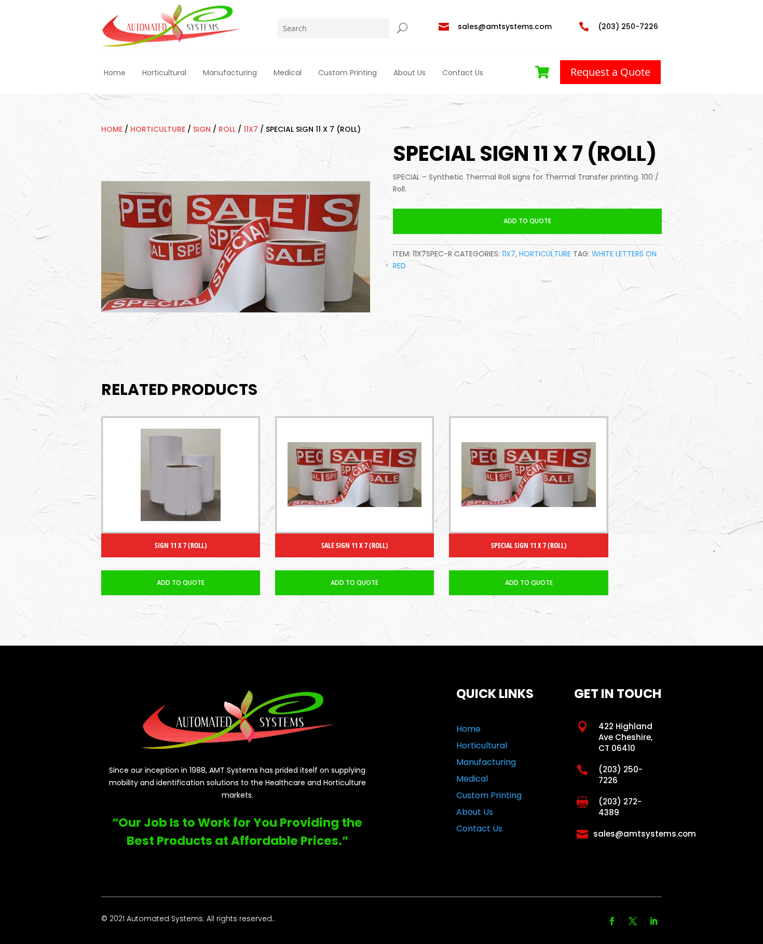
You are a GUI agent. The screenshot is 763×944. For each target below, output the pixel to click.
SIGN (202, 129)
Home (115, 72)
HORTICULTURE (157, 129)
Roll (227, 129)
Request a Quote (610, 72)
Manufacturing (230, 72)
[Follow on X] (632, 921)
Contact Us (462, 72)
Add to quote (527, 220)
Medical (288, 72)
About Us (409, 72)
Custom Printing (347, 72)
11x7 (250, 129)
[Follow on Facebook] (612, 921)
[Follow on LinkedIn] (653, 921)
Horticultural (164, 72)
